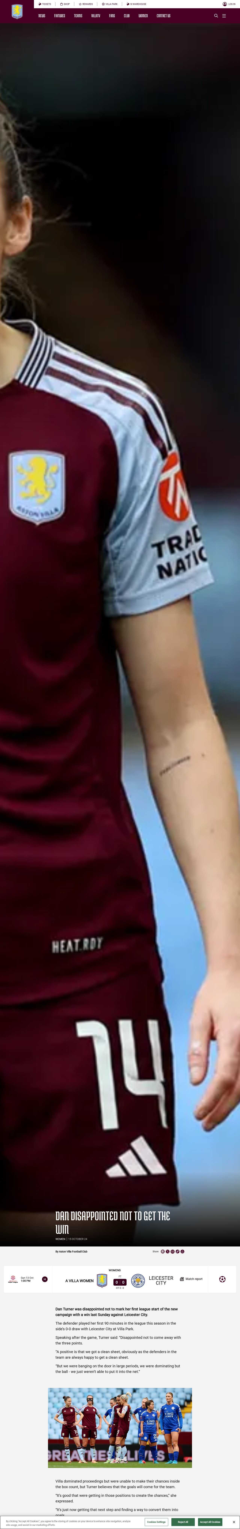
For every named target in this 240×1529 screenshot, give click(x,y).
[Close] (234, 1522)
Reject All (183, 1522)
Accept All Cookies (210, 1522)
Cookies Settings (156, 1522)
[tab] (45, 4)
